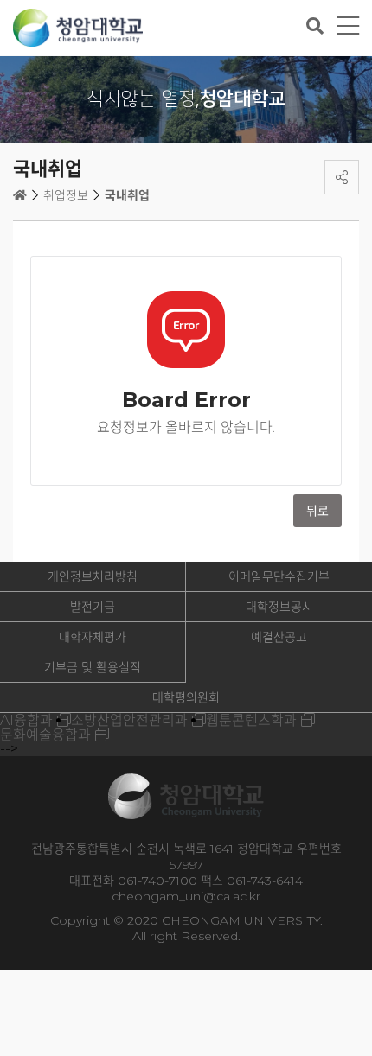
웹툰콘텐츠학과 (251, 720)
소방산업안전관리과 (129, 720)
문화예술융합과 (45, 735)
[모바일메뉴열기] (348, 26)
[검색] (315, 26)
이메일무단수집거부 (279, 576)
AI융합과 (26, 720)
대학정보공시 (279, 606)
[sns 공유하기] (341, 177)
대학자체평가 (92, 637)
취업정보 (65, 195)
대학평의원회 (186, 697)
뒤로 (317, 510)
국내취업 (127, 195)
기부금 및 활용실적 (92, 667)
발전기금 (92, 606)
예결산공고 (279, 637)
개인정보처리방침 (93, 576)
